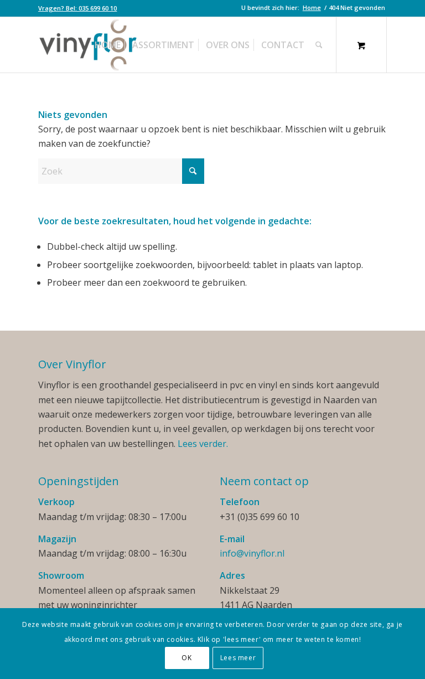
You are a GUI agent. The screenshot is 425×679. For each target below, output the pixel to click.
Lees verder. (203, 444)
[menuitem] (77, 8)
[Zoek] (319, 45)
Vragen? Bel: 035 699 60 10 (77, 8)
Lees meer (238, 657)
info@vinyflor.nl (252, 553)
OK (186, 657)
